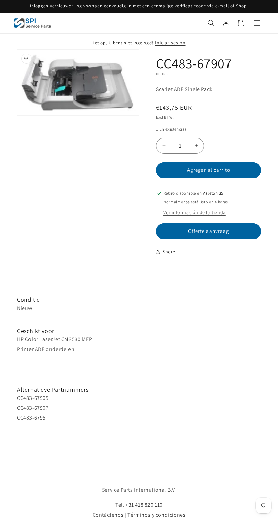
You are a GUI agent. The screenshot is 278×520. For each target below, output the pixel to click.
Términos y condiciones (156, 514)
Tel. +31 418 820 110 (139, 504)
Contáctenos (108, 514)
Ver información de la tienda (194, 212)
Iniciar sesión (170, 43)
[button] (211, 23)
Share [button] (169, 251)
